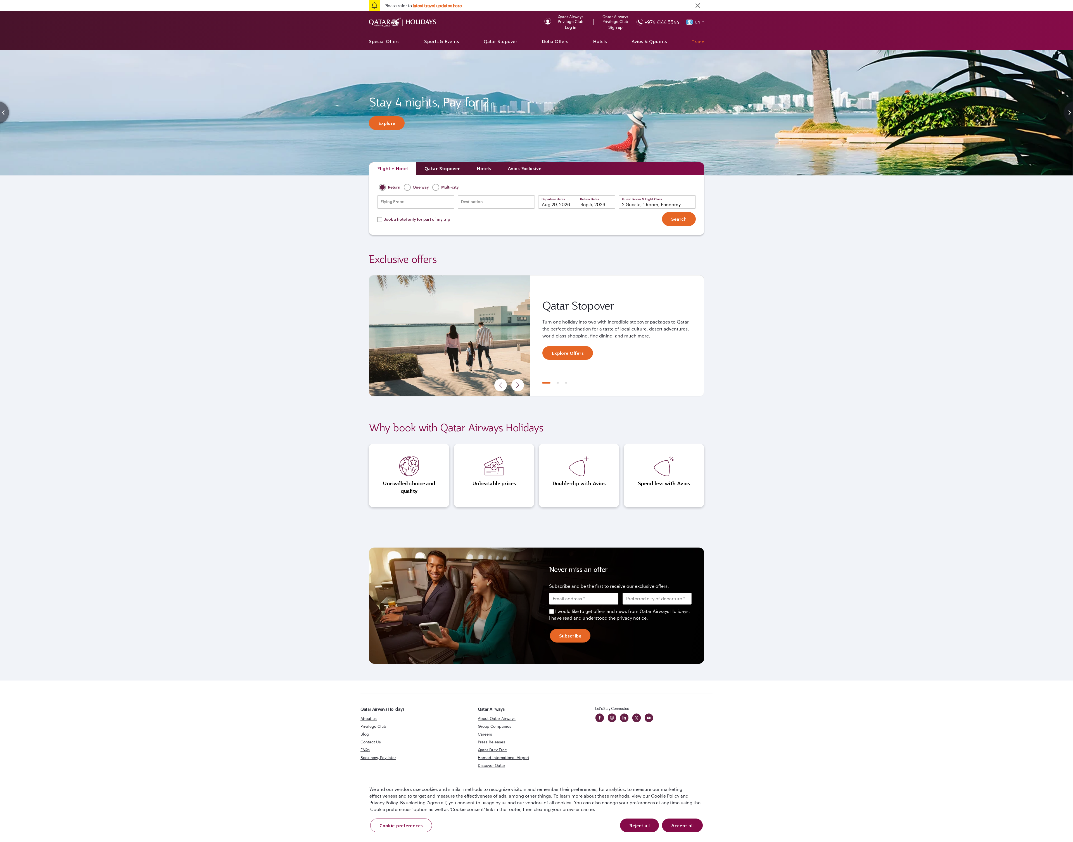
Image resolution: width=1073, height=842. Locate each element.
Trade (698, 41)
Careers (485, 734)
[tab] (392, 168)
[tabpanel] (536, 335)
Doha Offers (555, 41)
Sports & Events (441, 41)
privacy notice (632, 617)
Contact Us (370, 741)
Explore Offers (568, 353)
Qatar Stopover (500, 41)
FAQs (365, 749)
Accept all (682, 825)
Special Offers (384, 41)
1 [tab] (546, 383)
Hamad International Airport (503, 757)
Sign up (615, 27)
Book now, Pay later (378, 757)
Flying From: (392, 202)
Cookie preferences (401, 825)
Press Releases (491, 741)
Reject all (639, 825)
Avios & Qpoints (649, 41)
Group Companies (494, 726)
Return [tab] (393, 187)
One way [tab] (420, 187)
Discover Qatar (491, 765)
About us (368, 718)
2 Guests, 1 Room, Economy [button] (651, 204)
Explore (386, 123)
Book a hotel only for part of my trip (416, 219)
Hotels (600, 41)
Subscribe (570, 636)
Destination (472, 202)
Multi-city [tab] (449, 187)
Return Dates (589, 199)
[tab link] (524, 168)
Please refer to (423, 5)
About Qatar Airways (497, 718)
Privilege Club (373, 726)
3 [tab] (566, 383)
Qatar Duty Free (492, 749)
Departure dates (553, 199)
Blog (364, 734)
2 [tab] (558, 383)
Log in (570, 27)
